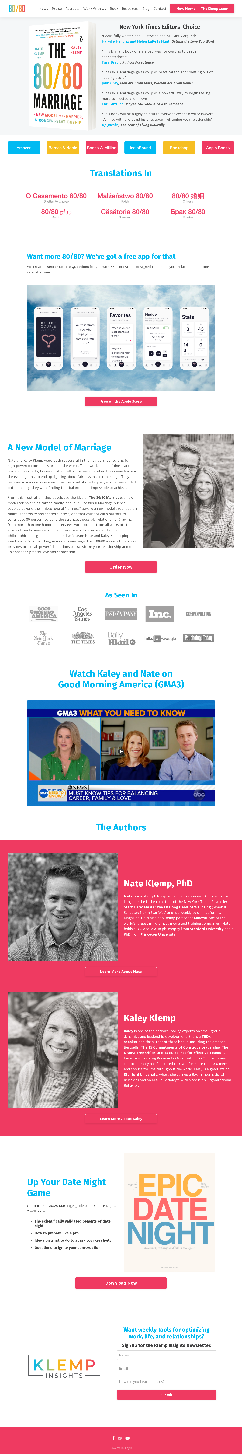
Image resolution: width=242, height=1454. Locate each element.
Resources (130, 8)
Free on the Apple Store (121, 401)
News (43, 8)
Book (114, 8)
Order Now (120, 567)
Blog (146, 8)
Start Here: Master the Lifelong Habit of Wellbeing (167, 907)
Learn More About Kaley (121, 1118)
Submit (167, 1395)
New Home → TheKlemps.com (202, 8)
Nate (128, 896)
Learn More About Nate (121, 971)
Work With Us (94, 8)
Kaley (128, 1031)
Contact (160, 8)
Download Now (121, 1283)
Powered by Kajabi (121, 1448)
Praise (57, 8)
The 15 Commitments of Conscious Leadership (180, 1047)
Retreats (73, 8)
